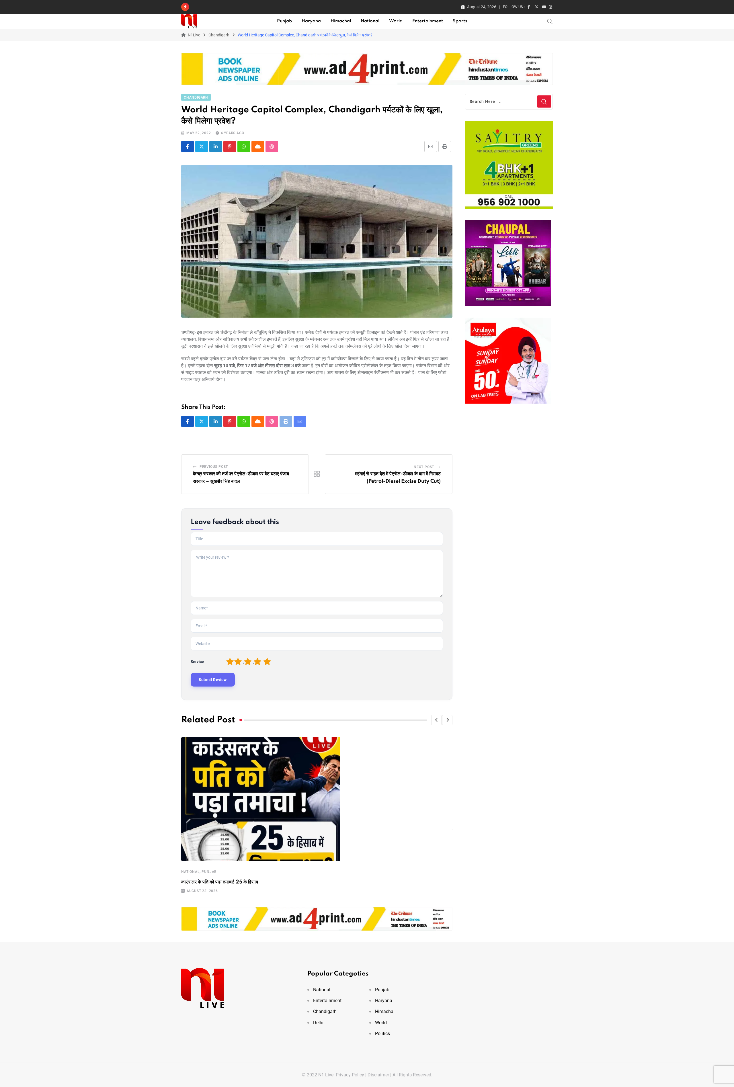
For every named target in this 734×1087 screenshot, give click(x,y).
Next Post (424, 467)
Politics (382, 1033)
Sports (460, 21)
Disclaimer (378, 1075)
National (370, 21)
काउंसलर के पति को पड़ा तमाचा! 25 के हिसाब (219, 882)
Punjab (284, 21)
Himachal (341, 21)
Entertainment (427, 21)
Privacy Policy (350, 1075)
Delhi (318, 1022)
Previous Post (214, 467)
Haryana (311, 21)
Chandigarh (325, 1011)
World (396, 21)
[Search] (550, 20)
